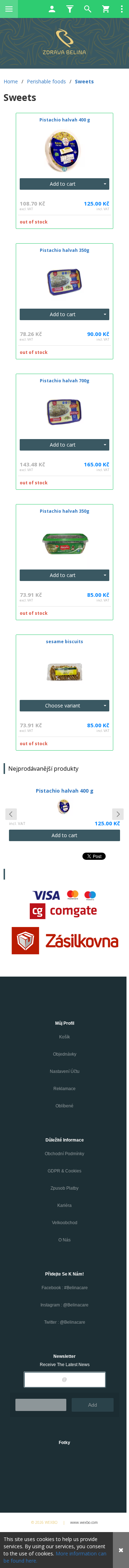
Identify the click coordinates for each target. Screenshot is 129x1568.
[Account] (52, 9)
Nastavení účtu (65, 1071)
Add (92, 1405)
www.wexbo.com (84, 1522)
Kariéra (64, 1205)
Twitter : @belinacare (64, 1322)
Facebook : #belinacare (65, 1287)
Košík (64, 1036)
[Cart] (106, 9)
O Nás (64, 1239)
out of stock (34, 222)
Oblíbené (64, 1105)
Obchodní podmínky (64, 1153)
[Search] (88, 9)
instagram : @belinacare (64, 1305)
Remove (40, 1405)
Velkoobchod (64, 1222)
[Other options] (122, 9)
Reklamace (64, 1088)
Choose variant (62, 705)
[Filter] (70, 9)
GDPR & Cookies (64, 1170)
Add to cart (63, 183)
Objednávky (64, 1054)
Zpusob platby (64, 1188)
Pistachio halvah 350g (65, 790)
